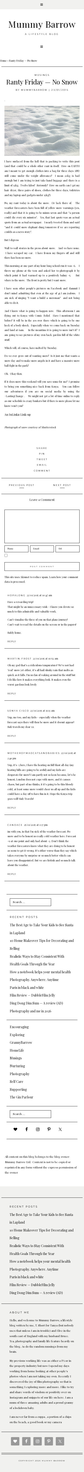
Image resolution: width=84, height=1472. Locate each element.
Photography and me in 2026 (30, 1011)
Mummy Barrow (42, 24)
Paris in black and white (27, 987)
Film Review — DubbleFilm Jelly (32, 995)
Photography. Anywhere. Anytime (34, 979)
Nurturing (17, 1066)
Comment (42, 470)
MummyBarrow (34, 90)
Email (42, 465)
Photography (19, 1074)
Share (42, 448)
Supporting (18, 1089)
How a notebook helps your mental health (40, 972)
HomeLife (17, 1050)
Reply (11, 641)
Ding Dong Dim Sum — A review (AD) (36, 1003)
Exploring (17, 1035)
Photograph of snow (15, 427)
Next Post (62, 485)
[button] (42, 4)
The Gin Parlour (21, 1097)
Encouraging (19, 1027)
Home (3, 60)
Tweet (42, 459)
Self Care (16, 1081)
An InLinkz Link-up (17, 414)
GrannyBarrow (21, 1042)
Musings (42, 75)
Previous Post (22, 485)
